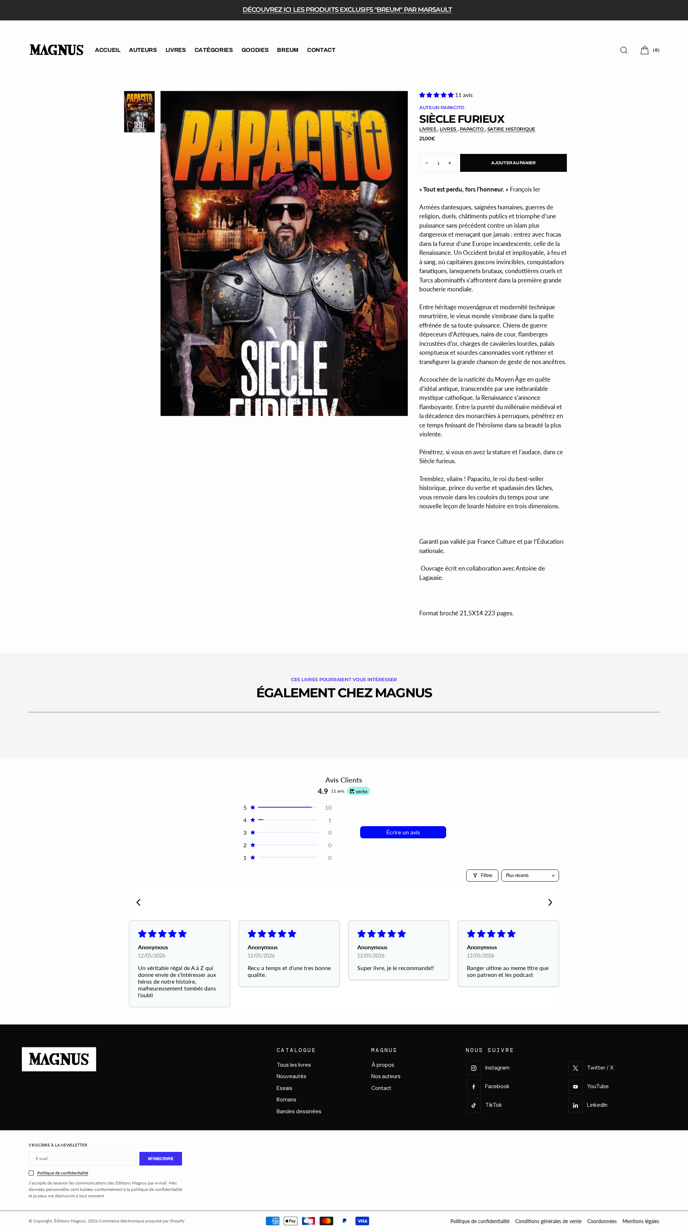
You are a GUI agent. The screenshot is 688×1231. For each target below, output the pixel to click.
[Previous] (140, 903)
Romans (286, 1099)
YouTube (598, 1086)
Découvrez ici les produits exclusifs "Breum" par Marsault (347, 10)
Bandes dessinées (299, 1111)
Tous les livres (294, 1064)
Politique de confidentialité (62, 1173)
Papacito (472, 129)
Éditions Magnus (70, 1220)
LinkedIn (597, 1104)
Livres (428, 129)
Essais (284, 1088)
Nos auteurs (386, 1076)
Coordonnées (602, 1221)
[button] (649, 50)
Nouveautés (291, 1076)
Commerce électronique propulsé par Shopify (142, 1220)
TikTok (493, 1104)
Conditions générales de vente (548, 1221)
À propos (382, 1064)
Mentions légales (640, 1221)
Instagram (497, 1067)
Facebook (497, 1086)
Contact (381, 1088)
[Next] (547, 903)
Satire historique (511, 129)
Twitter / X (600, 1067)
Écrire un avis (403, 832)
